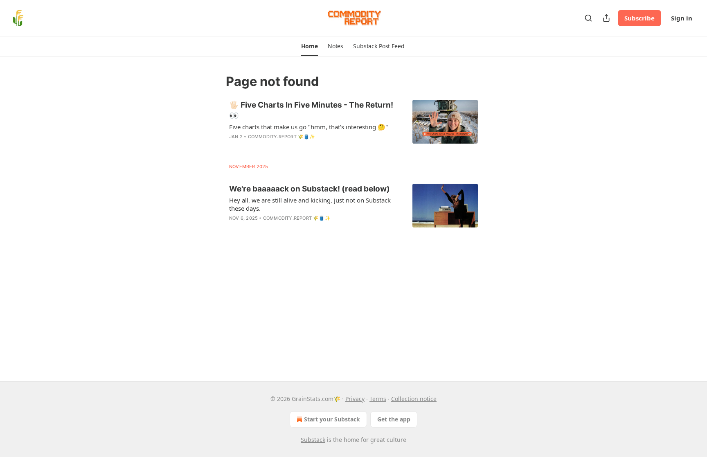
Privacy (355, 399)
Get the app (393, 419)
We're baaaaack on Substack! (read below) (309, 189)
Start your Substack (332, 419)
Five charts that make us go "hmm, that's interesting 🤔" (308, 127)
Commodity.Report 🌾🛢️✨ (281, 137)
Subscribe (639, 18)
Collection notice (414, 399)
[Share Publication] (606, 18)
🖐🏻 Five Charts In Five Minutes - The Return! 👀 (311, 110)
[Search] (588, 18)
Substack (313, 439)
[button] (309, 46)
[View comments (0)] (292, 229)
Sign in (681, 18)
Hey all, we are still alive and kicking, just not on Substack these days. (310, 204)
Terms (377, 399)
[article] (353, 126)
